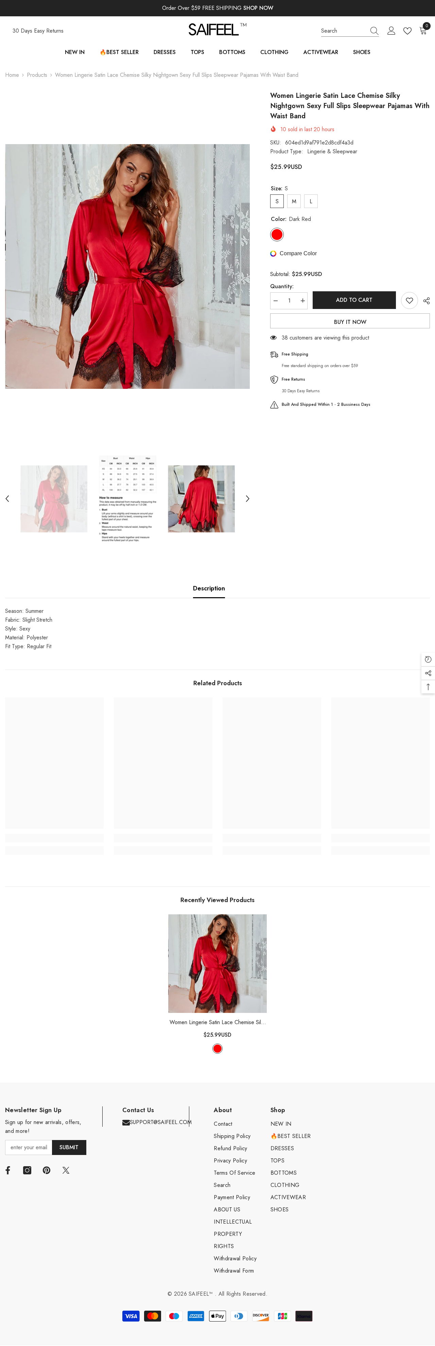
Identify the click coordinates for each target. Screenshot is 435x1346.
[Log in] (391, 31)
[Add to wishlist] (409, 300)
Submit (69, 1147)
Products (37, 75)
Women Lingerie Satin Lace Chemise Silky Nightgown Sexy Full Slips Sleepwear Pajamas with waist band (218, 1022)
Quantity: (282, 286)
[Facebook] (8, 1170)
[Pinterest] (46, 1170)
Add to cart (354, 300)
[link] (54, 838)
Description (209, 588)
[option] (127, 266)
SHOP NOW (258, 8)
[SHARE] (424, 301)
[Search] (350, 31)
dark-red (217, 1048)
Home (12, 75)
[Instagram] (27, 1170)
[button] (7, 499)
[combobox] (343, 30)
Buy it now (350, 322)
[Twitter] (66, 1170)
